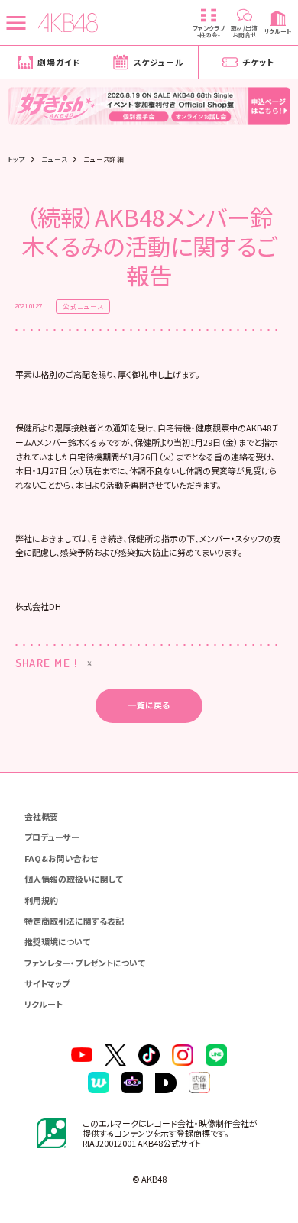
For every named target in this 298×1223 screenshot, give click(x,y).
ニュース (54, 159)
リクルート (43, 1004)
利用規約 (41, 900)
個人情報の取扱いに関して (73, 879)
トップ (16, 159)
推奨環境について (57, 941)
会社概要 (41, 816)
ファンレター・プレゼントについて (84, 963)
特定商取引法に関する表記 (74, 921)
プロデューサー (51, 837)
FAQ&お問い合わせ (61, 858)
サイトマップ (47, 983)
